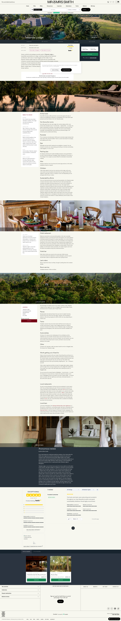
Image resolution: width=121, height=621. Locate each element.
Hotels (27, 6)
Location (60, 41)
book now (90, 54)
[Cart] (113, 2)
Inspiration (59, 6)
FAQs (31, 619)
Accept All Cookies (66, 69)
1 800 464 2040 (93, 57)
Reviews (76, 41)
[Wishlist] (111, 2)
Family (77, 6)
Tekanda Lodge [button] (37, 9)
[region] (60, 67)
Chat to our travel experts (115, 618)
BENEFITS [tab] (95, 586)
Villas (34, 6)
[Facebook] (112, 608)
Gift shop (93, 6)
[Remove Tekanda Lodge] (41, 9)
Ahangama (28, 35)
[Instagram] (108, 608)
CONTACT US (115, 586)
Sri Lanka (33, 35)
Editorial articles (5, 596)
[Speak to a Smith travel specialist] (108, 2)
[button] (108, 2)
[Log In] (117, 2)
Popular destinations (6, 593)
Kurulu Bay (54, 574)
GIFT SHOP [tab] (105, 586)
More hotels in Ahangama (34, 50)
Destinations (68, 6)
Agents (38, 619)
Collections (4, 590)
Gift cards (47, 619)
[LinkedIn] (115, 608)
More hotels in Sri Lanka (45, 50)
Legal (27, 619)
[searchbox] (46, 10)
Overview (29, 41)
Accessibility (52, 619)
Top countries (5, 586)
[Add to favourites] (22, 37)
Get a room (92, 41)
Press (34, 619)
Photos (45, 41)
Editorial (85, 6)
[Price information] (98, 37)
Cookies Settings (55, 69)
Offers (41, 6)
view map (29, 320)
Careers (42, 619)
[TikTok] (118, 608)
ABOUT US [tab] (85, 586)
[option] (36, 569)
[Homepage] (60, 1)
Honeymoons (50, 6)
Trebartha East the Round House (36, 574)
